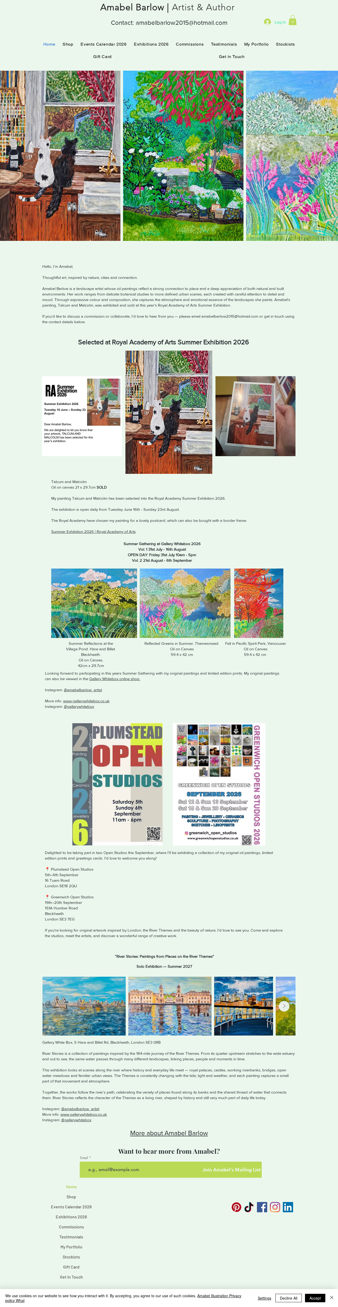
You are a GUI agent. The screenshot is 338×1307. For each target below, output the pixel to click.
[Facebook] (262, 1207)
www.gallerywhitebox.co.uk (86, 701)
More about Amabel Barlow (169, 1133)
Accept (315, 1298)
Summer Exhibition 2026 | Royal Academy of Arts (93, 531)
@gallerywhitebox (79, 706)
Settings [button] (264, 1298)
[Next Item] (329, 156)
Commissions (71, 1226)
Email (84, 1158)
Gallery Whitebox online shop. (114, 678)
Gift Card (71, 1266)
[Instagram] (275, 1207)
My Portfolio (71, 1246)
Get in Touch (71, 1276)
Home (71, 1186)
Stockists (71, 1256)
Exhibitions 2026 (71, 1216)
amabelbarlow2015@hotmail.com (181, 22)
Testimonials (71, 1236)
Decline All (288, 1298)
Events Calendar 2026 (71, 1206)
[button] (292, 20)
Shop (71, 1196)
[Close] (331, 1298)
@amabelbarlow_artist (83, 690)
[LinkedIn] (288, 1207)
